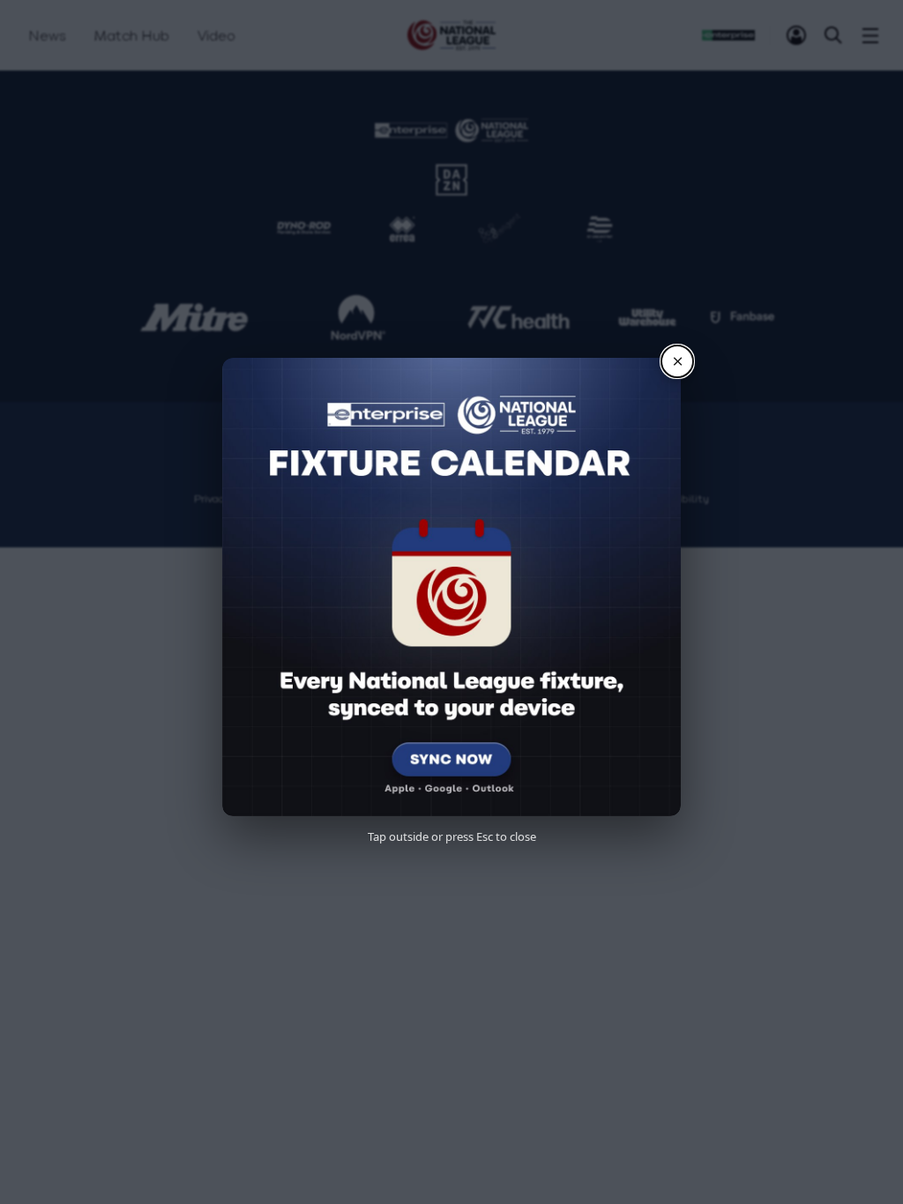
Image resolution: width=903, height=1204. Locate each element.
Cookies (602, 499)
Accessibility (676, 499)
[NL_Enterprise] (493, 440)
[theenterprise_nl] (451, 440)
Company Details (516, 499)
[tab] (796, 35)
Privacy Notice (229, 499)
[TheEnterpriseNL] (409, 440)
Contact (428, 499)
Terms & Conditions (336, 499)
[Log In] (796, 35)
